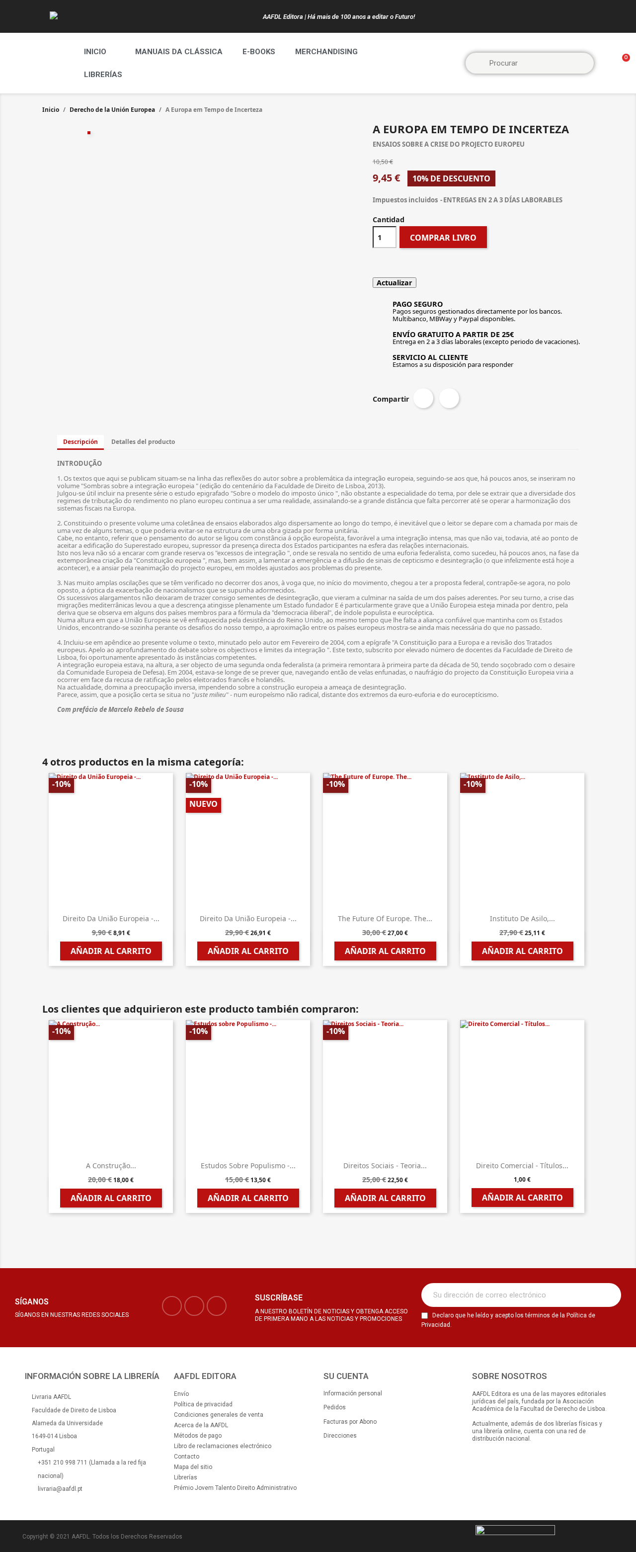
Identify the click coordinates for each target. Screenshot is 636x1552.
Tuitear (449, 398)
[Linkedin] (217, 1306)
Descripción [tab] (80, 441)
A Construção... (111, 1165)
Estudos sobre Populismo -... (248, 1165)
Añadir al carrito (111, 951)
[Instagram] (194, 1306)
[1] (608, 1295)
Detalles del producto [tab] (143, 441)
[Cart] (621, 63)
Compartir (423, 398)
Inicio (95, 51)
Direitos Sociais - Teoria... (385, 1165)
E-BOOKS (258, 51)
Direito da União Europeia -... (111, 918)
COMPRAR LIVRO (443, 237)
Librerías (103, 74)
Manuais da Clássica (179, 51)
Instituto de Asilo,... (522, 918)
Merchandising (326, 51)
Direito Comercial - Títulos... (522, 1165)
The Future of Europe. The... (385, 918)
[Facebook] (172, 1306)
